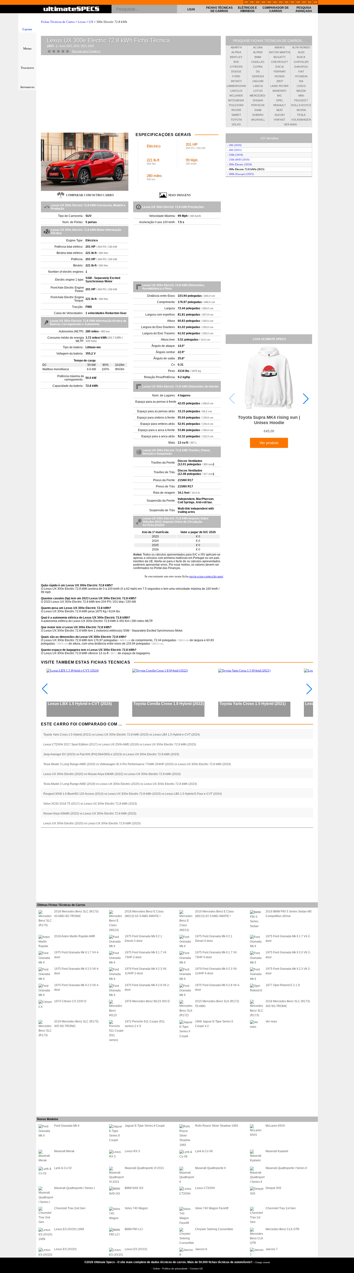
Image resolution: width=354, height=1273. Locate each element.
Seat (279, 110)
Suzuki (280, 114)
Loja (191, 9)
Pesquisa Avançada (303, 9)
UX (91, 22)
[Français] (251, 2)
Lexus (82, 22)
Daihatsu (301, 66)
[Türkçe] (315, 2)
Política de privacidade (175, 1268)
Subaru (257, 114)
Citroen (236, 66)
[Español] (275, 2)
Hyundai (301, 76)
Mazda (301, 90)
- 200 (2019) (234, 145)
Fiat (301, 71)
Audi (301, 52)
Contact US (196, 1268)
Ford (236, 76)
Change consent (262, 1262)
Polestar (236, 105)
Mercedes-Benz (258, 96)
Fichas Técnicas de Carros (219, 9)
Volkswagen (301, 119)
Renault (279, 105)
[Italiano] (286, 2)
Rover (236, 110)
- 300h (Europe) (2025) (240, 174)
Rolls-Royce (301, 105)
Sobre (157, 1268)
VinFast (279, 119)
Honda (280, 76)
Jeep (279, 81)
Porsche (258, 105)
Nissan (258, 100)
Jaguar (257, 81)
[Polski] (304, 2)
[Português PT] (269, 2)
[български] (292, 2)
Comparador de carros (275, 9)
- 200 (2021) (234, 150)
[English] (246, 2)
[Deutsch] (257, 2)
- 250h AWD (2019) (238, 159)
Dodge (236, 71)
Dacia (279, 66)
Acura (258, 47)
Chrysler (301, 61)
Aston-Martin (279, 52)
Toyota (236, 119)
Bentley (236, 57)
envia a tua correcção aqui (206, 576)
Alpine (258, 52)
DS (258, 71)
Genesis (258, 76)
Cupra (258, 66)
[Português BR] (309, 2)
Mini (301, 95)
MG (279, 95)
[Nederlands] (298, 2)
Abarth (236, 47)
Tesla (301, 114)
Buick (301, 57)
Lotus (258, 90)
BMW (258, 57)
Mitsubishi (236, 100)
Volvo (236, 124)
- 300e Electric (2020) (239, 164)
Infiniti (236, 81)
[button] (306, 398)
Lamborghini (236, 85)
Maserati (279, 90)
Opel (279, 100)
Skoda (301, 110)
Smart (236, 114)
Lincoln (236, 90)
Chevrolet (279, 61)
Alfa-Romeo (301, 47)
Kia (301, 81)
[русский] (280, 2)
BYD (236, 61)
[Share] (348, 324)
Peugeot (301, 100)
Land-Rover (279, 85)
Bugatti (279, 57)
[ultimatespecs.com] (71, 9)
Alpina (236, 52)
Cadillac (258, 61)
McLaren (236, 95)
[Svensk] (263, 2)
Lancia (258, 85)
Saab (257, 110)
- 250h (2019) (235, 154)
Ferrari (280, 71)
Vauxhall (258, 119)
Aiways (280, 47)
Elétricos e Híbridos (247, 9)
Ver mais (290, 124)
